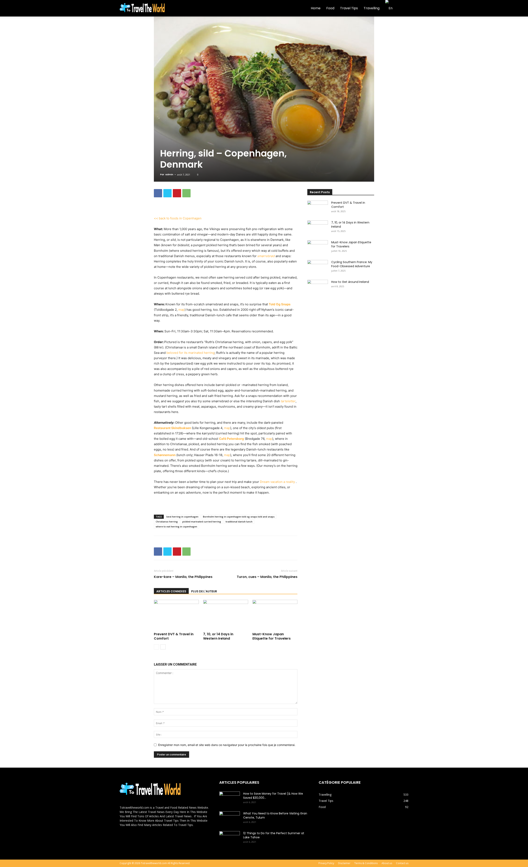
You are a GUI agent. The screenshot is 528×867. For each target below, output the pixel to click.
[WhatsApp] (186, 193)
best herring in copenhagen (182, 516)
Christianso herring (167, 521)
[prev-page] (156, 646)
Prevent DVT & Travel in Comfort (173, 636)
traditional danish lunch (239, 521)
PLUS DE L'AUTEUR (204, 591)
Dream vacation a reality (278, 482)
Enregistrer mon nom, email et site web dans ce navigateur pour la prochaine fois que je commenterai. (226, 745)
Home (316, 8)
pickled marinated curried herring (201, 521)
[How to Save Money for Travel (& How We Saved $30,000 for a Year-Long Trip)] (229, 799)
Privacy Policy (326, 863)
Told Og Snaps (279, 304)
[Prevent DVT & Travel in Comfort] (176, 615)
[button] (403, 9)
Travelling (372, 8)
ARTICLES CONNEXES (171, 591)
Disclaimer (344, 863)
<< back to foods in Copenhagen (178, 218)
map (181, 310)
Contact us (402, 863)
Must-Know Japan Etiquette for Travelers (271, 636)
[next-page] (163, 646)
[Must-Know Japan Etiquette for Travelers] (274, 615)
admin (169, 174)
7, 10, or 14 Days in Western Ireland (218, 636)
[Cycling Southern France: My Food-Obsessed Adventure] (317, 267)
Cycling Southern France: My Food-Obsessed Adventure (351, 264)
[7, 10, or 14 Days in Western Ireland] (225, 615)
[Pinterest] (177, 193)
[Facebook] (158, 193)
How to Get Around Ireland (350, 282)
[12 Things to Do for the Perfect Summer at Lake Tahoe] (229, 838)
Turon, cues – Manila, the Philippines (267, 577)
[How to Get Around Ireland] (317, 287)
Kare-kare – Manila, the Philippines (183, 577)
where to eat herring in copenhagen (176, 526)
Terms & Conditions (366, 863)
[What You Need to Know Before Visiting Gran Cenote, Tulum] (229, 818)
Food (330, 8)
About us (387, 863)
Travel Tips (349, 8)
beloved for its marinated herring (190, 353)
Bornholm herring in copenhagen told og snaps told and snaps (239, 516)
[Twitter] (167, 193)
